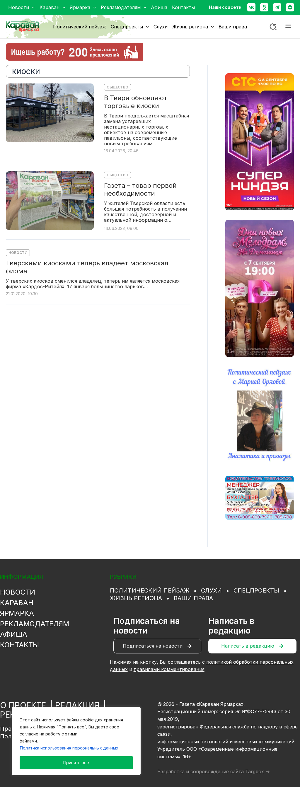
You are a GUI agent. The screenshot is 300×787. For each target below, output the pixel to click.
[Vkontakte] (251, 7)
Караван (16, 602)
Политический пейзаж (149, 590)
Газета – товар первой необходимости (140, 189)
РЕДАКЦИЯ (77, 705)
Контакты (19, 645)
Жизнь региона (136, 598)
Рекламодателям (34, 623)
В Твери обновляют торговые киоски (135, 102)
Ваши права (193, 598)
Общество (117, 87)
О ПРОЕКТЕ (23, 705)
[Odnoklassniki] (264, 7)
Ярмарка (17, 613)
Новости (17, 252)
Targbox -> (257, 771)
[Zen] (290, 7)
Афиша (13, 634)
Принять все (76, 762)
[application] (32, 7)
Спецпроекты (256, 590)
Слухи (211, 590)
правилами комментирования (169, 669)
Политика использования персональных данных (69, 747)
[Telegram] (277, 7)
